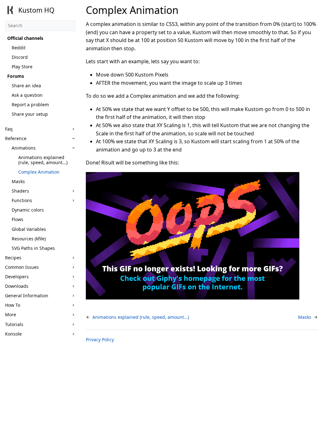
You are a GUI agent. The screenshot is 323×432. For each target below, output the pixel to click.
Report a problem (30, 105)
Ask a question (27, 95)
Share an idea (26, 86)
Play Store (22, 67)
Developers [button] (17, 277)
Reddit (19, 48)
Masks (18, 181)
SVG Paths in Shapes (33, 248)
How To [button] (12, 305)
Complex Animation (39, 172)
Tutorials (14, 324)
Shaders (20, 191)
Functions (22, 200)
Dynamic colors (28, 210)
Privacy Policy (100, 339)
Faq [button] (9, 129)
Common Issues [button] (22, 267)
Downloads (16, 286)
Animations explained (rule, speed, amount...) (43, 159)
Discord (20, 57)
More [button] (10, 315)
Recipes (13, 258)
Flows (17, 219)
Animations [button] (24, 148)
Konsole (13, 334)
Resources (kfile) (29, 239)
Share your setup (30, 114)
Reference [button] (15, 138)
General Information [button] (26, 296)
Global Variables (29, 229)
